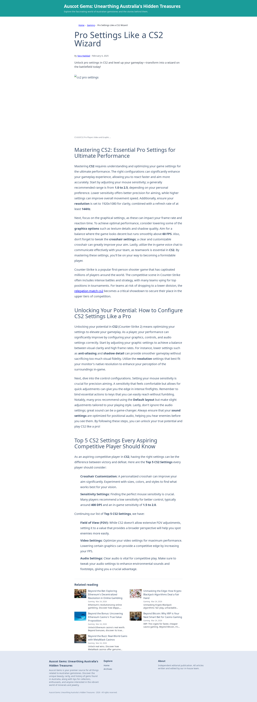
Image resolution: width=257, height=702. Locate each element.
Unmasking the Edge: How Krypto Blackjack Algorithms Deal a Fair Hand (162, 594)
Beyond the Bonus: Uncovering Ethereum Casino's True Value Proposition (105, 617)
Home (81, 25)
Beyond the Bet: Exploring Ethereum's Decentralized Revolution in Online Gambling (105, 594)
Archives (108, 669)
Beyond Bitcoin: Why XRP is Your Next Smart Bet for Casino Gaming (162, 615)
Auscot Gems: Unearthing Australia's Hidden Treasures (122, 6)
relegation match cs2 (88, 291)
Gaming (91, 25)
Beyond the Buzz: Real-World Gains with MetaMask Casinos (107, 637)
